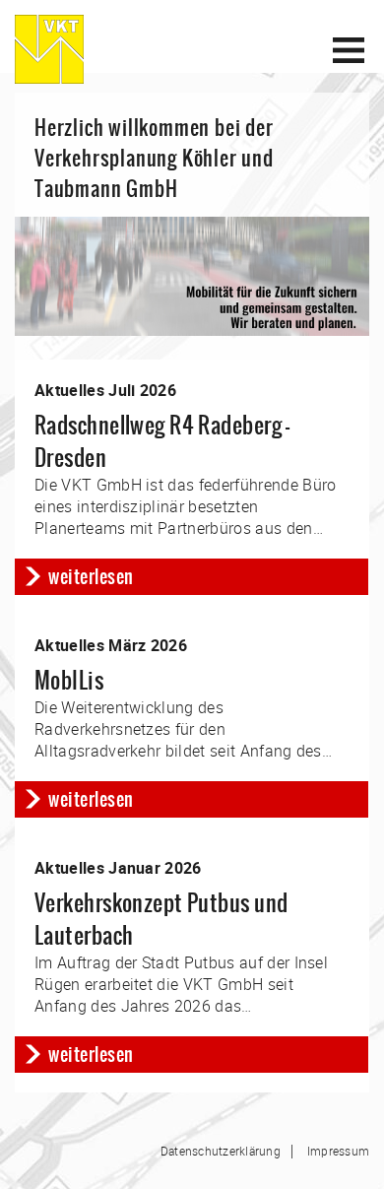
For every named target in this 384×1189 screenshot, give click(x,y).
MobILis (68, 680)
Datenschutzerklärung (220, 1150)
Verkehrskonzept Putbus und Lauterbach (161, 919)
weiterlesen (91, 576)
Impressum (338, 1150)
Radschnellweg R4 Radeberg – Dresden (162, 441)
